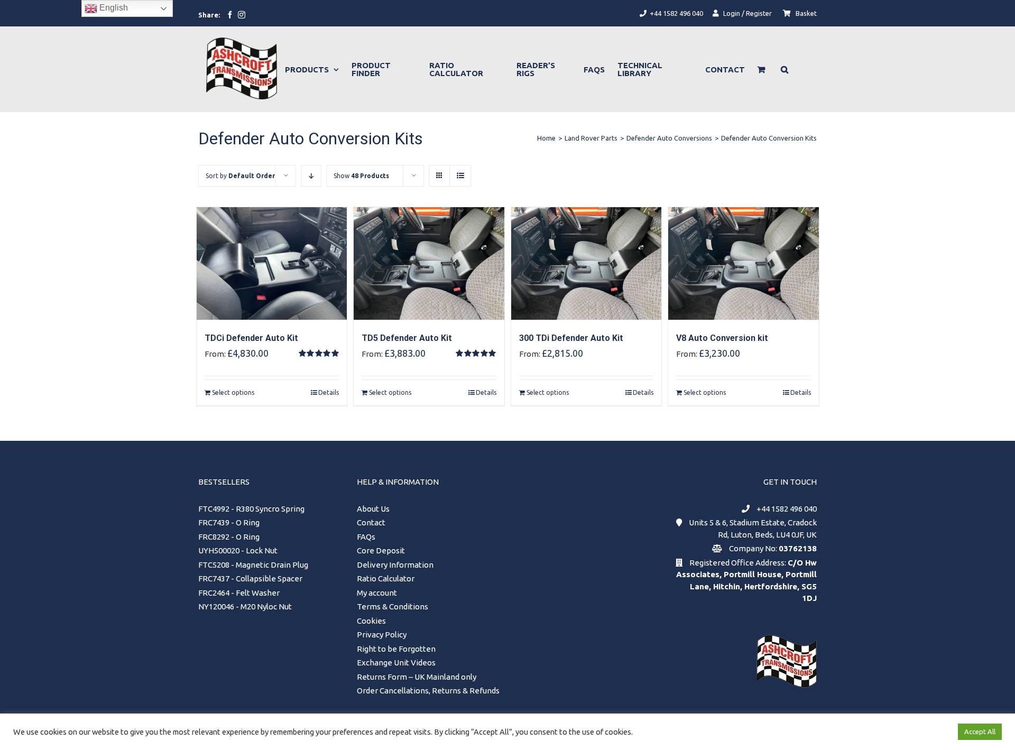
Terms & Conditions (392, 606)
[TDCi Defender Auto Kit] (272, 263)
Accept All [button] (979, 731)
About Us (373, 508)
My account (377, 592)
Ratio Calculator (385, 578)
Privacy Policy (382, 634)
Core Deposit (381, 550)
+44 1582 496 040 (786, 508)
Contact (371, 522)
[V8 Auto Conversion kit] (743, 263)
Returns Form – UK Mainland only (416, 676)
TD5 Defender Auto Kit (407, 338)
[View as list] (460, 175)
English (112, 7)
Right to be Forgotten (396, 648)
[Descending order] (311, 176)
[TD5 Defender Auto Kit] (429, 263)
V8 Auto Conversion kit (722, 338)
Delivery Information (395, 564)
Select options (233, 392)
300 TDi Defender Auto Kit (571, 338)
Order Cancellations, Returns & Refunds (428, 690)
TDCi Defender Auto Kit (251, 338)
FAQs (366, 536)
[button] (784, 69)
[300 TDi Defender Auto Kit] (586, 263)
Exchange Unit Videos (396, 662)
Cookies (371, 620)
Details (328, 392)
